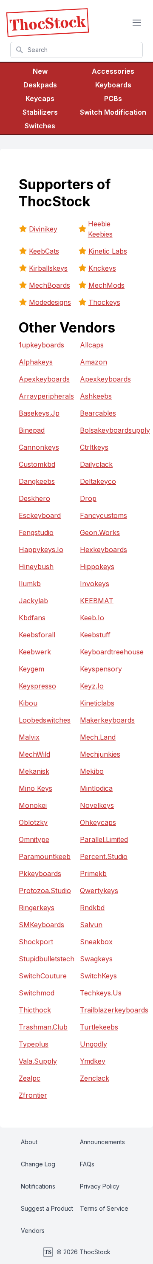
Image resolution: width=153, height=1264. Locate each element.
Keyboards (113, 85)
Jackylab (33, 600)
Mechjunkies (100, 754)
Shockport (36, 941)
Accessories (113, 71)
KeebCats (44, 251)
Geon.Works (100, 532)
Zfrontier (33, 1095)
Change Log (38, 1164)
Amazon (93, 362)
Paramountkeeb (45, 856)
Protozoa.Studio (45, 890)
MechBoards (49, 285)
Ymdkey (92, 1061)
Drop (88, 498)
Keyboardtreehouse (107, 652)
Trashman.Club (43, 1027)
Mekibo (92, 771)
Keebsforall (37, 635)
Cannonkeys (39, 447)
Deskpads (40, 85)
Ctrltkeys (94, 447)
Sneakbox (96, 941)
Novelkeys (97, 805)
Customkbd (37, 464)
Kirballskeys (48, 268)
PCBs (113, 98)
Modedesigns (50, 302)
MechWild (34, 754)
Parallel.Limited (104, 839)
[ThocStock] (47, 22)
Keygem (31, 669)
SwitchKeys (98, 976)
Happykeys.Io (41, 549)
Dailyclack (96, 464)
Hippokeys (97, 566)
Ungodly (93, 1044)
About (29, 1141)
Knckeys (102, 268)
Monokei (33, 805)
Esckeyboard (40, 515)
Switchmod (36, 993)
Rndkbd (92, 907)
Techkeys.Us (101, 993)
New (40, 71)
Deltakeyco (98, 481)
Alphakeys (36, 362)
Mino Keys (35, 788)
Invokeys (94, 583)
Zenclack (94, 1078)
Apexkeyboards (44, 379)
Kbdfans (32, 617)
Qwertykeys (99, 890)
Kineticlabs (97, 703)
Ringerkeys (36, 907)
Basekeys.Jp (39, 413)
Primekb (93, 873)
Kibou (28, 703)
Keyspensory (101, 669)
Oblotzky (33, 822)
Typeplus (33, 1044)
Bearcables (98, 413)
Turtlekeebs (99, 1027)
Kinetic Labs (107, 251)
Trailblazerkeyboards (107, 1010)
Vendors (33, 1230)
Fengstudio (36, 532)
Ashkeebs (96, 396)
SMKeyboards (41, 924)
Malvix (29, 737)
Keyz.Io (92, 686)
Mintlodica (96, 788)
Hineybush (36, 566)
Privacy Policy (99, 1186)
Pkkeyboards (40, 873)
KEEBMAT (96, 600)
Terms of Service (104, 1208)
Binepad (32, 430)
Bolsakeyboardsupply (107, 430)
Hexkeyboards (103, 549)
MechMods (106, 285)
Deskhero (34, 498)
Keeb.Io (92, 617)
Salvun (91, 924)
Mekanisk (34, 771)
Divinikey (43, 229)
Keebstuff (95, 635)
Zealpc (29, 1078)
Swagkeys (96, 959)
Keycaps (40, 98)
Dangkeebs (37, 481)
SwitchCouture (43, 976)
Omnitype (34, 839)
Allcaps (92, 345)
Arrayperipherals (46, 396)
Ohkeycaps (98, 822)
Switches (40, 125)
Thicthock (35, 1010)
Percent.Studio (104, 856)
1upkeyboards (41, 345)
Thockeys (104, 302)
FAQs (87, 1164)
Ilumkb (30, 583)
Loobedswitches (45, 720)
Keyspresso (37, 686)
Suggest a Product (47, 1208)
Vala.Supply (38, 1061)
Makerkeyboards (107, 720)
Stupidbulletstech (46, 959)
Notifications (38, 1186)
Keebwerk (35, 652)
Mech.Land (98, 737)
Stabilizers (40, 112)
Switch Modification (113, 112)
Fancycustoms (103, 515)
